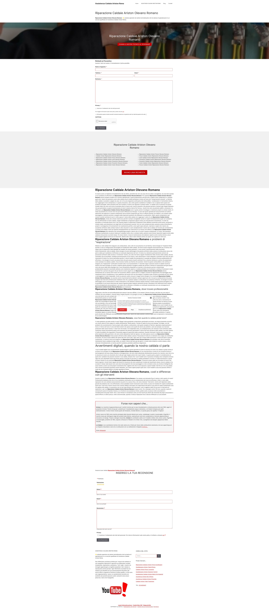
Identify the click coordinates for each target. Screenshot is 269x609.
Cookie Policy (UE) (137, 605)
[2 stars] (99, 485)
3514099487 (142, 585)
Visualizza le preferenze (144, 309)
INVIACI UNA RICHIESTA (134, 172)
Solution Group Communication (145, 606)
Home (136, 3)
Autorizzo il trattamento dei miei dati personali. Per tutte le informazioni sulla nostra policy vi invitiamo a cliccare (132, 535)
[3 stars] (100, 485)
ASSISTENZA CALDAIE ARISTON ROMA (151, 3)
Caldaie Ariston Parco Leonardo (145, 569)
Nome (98, 489)
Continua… (145, 427)
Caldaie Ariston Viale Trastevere (145, 581)
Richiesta (98, 79)
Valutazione (100, 482)
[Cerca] (159, 556)
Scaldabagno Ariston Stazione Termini (146, 572)
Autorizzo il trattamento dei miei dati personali (108, 108)
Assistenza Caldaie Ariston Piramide (146, 579)
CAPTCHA (98, 117)
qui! (123, 111)
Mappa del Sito (147, 605)
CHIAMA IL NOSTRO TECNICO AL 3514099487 (134, 44)
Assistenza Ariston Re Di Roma (144, 576)
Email (136, 73)
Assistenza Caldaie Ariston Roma (109, 3)
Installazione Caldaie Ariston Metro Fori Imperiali (149, 574)
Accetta (122, 309)
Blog (164, 3)
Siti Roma (156, 606)
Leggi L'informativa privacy (125, 605)
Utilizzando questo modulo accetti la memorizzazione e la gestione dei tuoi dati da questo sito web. (121, 114)
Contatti (170, 3)
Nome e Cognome (101, 67)
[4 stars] (102, 485)
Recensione (100, 508)
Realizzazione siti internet (130, 606)
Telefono (98, 73)
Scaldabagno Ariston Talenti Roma (145, 567)
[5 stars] (103, 485)
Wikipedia (102, 430)
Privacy (98, 105)
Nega (132, 309)
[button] (151, 298)
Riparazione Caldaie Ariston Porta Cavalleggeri (149, 564)
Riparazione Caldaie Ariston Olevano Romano (121, 470)
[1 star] (97, 485)
